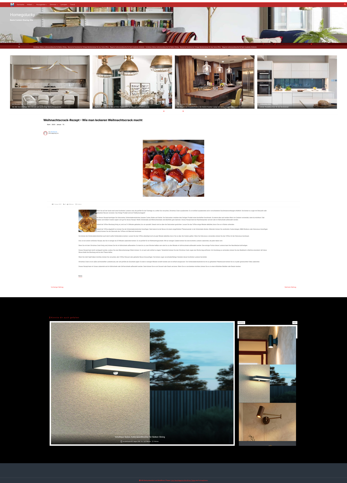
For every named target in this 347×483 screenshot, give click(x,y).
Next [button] (294, 323)
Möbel (29, 4)
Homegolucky (22, 14)
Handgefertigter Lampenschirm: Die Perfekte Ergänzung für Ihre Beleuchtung (207, 107)
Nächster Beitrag (290, 287)
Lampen (63, 4)
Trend (72, 4)
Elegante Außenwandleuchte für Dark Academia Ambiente (39, 47)
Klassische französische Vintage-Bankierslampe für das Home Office (112, 47)
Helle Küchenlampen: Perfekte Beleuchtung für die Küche (117, 107)
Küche (80, 276)
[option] (112, 47)
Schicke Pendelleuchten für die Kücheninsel (30, 107)
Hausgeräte (40, 4)
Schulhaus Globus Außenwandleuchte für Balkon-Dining (73, 47)
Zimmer (53, 4)
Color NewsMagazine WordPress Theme (183, 480)
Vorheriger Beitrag (57, 287)
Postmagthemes (203, 480)
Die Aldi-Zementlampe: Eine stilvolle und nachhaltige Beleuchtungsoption (287, 107)
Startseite (20, 4)
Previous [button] (241, 323)
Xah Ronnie (54, 132)
